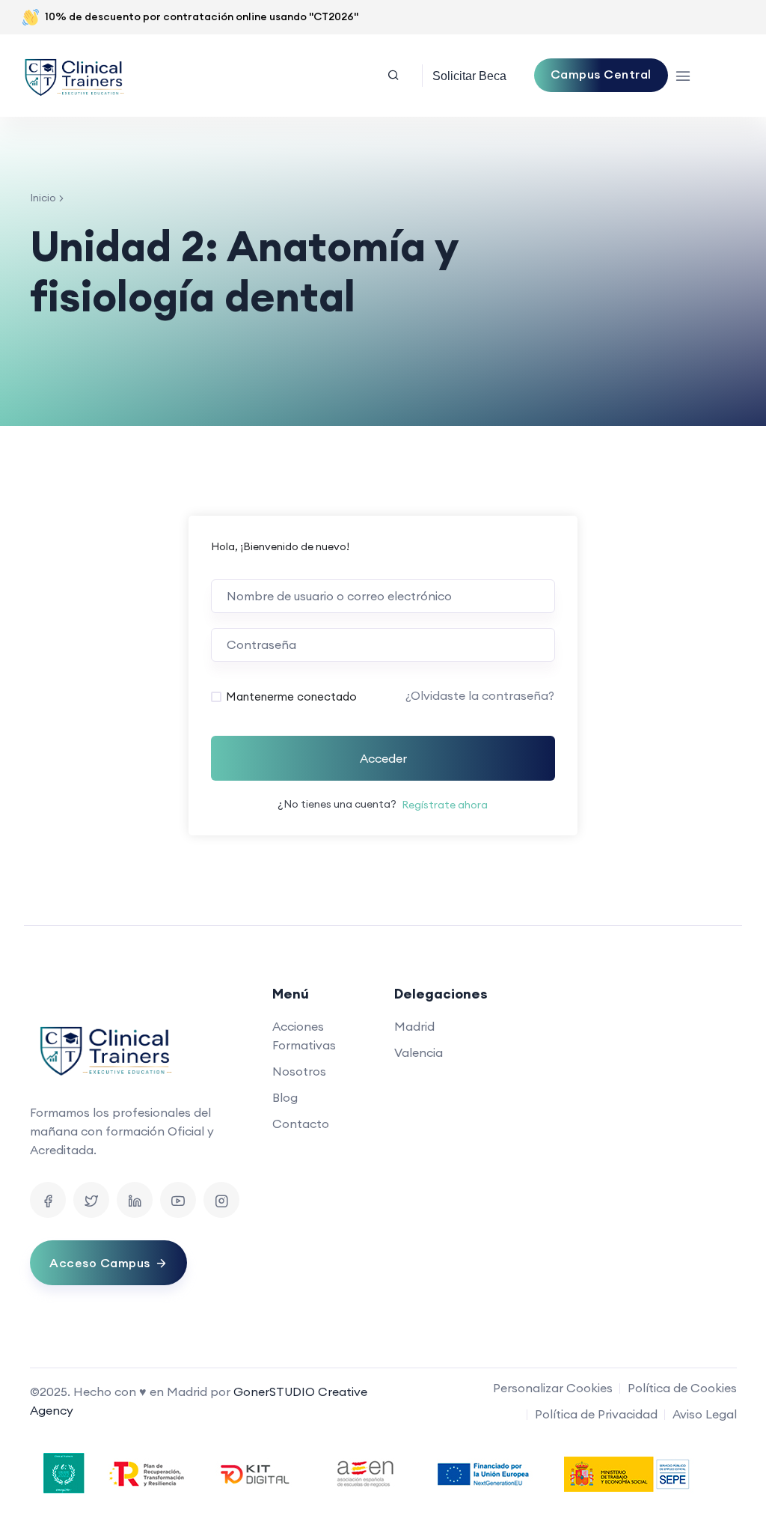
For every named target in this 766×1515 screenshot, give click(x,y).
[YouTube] (178, 1200)
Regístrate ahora (445, 804)
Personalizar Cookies (553, 1387)
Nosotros (299, 1071)
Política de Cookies (682, 1387)
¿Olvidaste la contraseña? (479, 695)
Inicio (43, 197)
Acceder (383, 758)
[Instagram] (221, 1200)
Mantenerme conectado (291, 696)
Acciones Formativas (304, 1035)
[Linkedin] (135, 1200)
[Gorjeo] (91, 1200)
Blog (285, 1097)
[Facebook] (48, 1200)
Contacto (300, 1123)
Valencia (418, 1052)
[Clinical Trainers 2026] (73, 76)
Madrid (414, 1026)
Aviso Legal (704, 1413)
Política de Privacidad (596, 1413)
